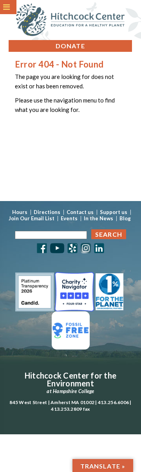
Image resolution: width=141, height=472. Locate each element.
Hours (19, 212)
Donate (70, 45)
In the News (98, 218)
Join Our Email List (31, 218)
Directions (47, 212)
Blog (125, 218)
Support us (113, 212)
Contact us (80, 212)
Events (69, 218)
